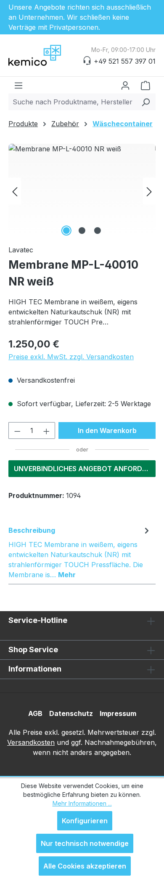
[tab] (79, 552)
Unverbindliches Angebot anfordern (84, 468)
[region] (82, 191)
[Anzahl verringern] (17, 430)
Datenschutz (71, 713)
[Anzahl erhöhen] (47, 430)
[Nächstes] (149, 191)
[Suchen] (146, 101)
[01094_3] (82, 191)
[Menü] (18, 85)
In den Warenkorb (107, 430)
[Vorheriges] (14, 191)
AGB (35, 713)
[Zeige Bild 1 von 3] (66, 230)
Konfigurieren (85, 821)
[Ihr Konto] (125, 85)
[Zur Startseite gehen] (50, 55)
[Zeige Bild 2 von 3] (82, 230)
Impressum (118, 713)
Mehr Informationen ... (82, 803)
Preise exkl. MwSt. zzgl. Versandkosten (71, 357)
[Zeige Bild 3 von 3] (97, 230)
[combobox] (72, 101)
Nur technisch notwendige (85, 843)
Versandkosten (31, 742)
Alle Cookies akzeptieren (84, 866)
